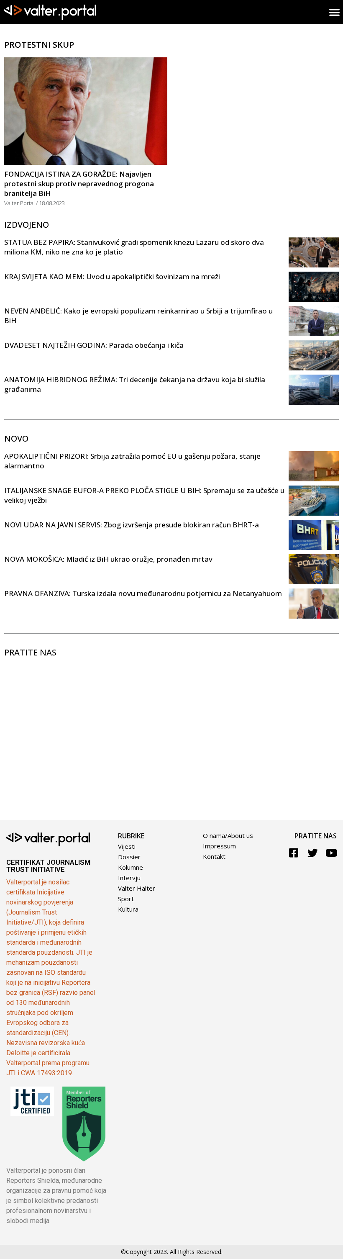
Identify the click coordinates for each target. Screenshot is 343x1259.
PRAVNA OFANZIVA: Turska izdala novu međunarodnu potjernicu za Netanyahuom (143, 593)
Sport (126, 898)
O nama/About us (228, 835)
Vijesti (127, 846)
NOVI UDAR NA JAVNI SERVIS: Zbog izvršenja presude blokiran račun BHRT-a (131, 524)
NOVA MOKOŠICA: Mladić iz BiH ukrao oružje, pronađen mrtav (108, 559)
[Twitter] (312, 853)
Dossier (129, 857)
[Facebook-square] (294, 853)
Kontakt (214, 856)
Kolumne (130, 867)
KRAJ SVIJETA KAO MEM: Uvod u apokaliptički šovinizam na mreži (112, 276)
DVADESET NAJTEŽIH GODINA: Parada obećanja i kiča (94, 345)
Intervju (129, 878)
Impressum (219, 846)
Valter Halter (136, 888)
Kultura (128, 909)
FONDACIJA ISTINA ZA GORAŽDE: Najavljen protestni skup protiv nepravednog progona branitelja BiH (79, 183)
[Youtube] (331, 853)
